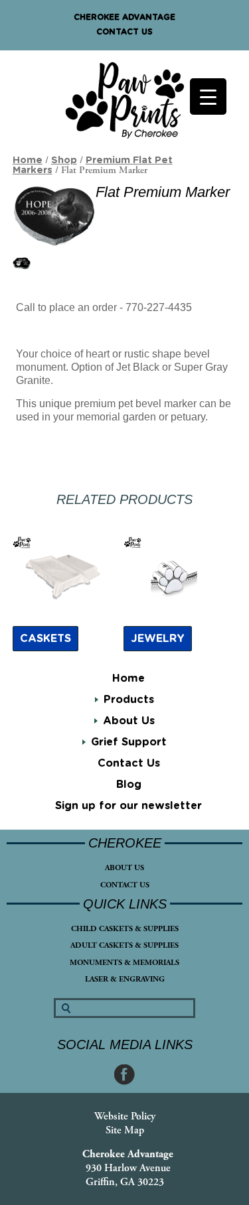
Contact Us (124, 32)
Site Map (125, 1130)
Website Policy (124, 1116)
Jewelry (158, 638)
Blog (128, 784)
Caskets (45, 638)
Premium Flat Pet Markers (93, 165)
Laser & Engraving (125, 979)
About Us (124, 868)
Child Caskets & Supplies (125, 929)
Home (128, 678)
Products (129, 699)
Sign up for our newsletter (128, 805)
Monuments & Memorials (124, 963)
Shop (64, 160)
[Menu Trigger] (208, 96)
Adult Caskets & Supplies (124, 945)
